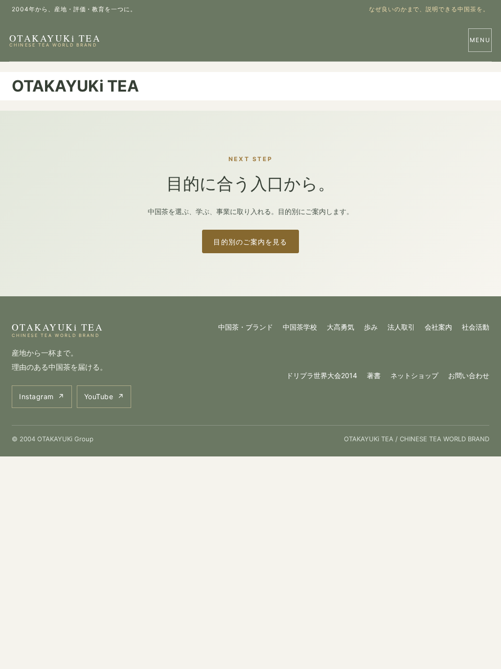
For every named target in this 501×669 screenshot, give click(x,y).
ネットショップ (414, 375)
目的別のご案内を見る (250, 242)
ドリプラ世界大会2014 (321, 375)
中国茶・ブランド (245, 327)
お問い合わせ (468, 375)
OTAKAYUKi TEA (55, 40)
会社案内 (438, 327)
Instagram (42, 396)
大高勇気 (340, 327)
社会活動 (475, 327)
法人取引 (401, 327)
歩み (371, 327)
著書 (374, 375)
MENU (480, 40)
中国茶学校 (300, 327)
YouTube (104, 396)
